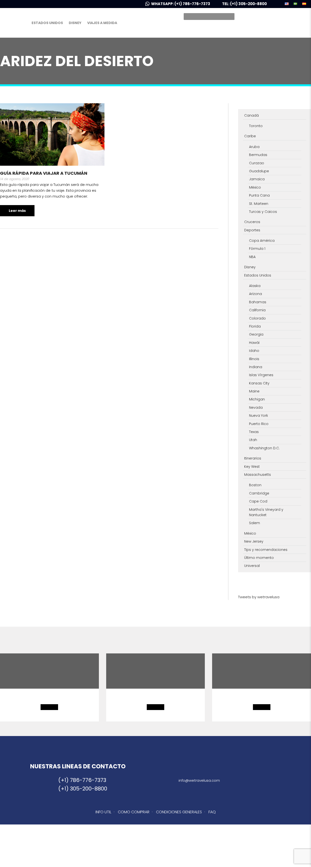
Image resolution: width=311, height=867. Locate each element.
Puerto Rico (258, 423)
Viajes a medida (102, 22)
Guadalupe (259, 171)
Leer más (17, 210)
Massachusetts (257, 474)
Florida (255, 326)
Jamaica (257, 179)
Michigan (257, 399)
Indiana (255, 366)
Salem (254, 522)
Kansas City (259, 383)
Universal (252, 565)
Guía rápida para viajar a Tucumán (43, 173)
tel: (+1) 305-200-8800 (244, 3)
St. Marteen (258, 203)
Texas (254, 431)
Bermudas (258, 154)
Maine (254, 391)
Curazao (256, 163)
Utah (253, 439)
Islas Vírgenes (261, 375)
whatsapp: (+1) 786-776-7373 (181, 3)
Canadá (251, 115)
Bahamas (257, 302)
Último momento (259, 557)
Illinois (254, 358)
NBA (252, 256)
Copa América (262, 240)
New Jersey (253, 541)
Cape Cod (258, 501)
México (255, 187)
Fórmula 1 (257, 248)
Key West (252, 466)
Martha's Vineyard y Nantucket (266, 512)
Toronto (256, 125)
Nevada (256, 407)
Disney (75, 22)
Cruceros (252, 221)
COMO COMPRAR (133, 812)
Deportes (252, 230)
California (257, 310)
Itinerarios (252, 458)
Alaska (254, 285)
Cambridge (259, 493)
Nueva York (258, 415)
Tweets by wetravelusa (258, 596)
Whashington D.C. (264, 448)
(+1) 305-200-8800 (82, 788)
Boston (255, 485)
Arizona (255, 293)
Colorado (257, 318)
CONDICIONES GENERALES (179, 812)
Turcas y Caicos (263, 211)
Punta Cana (259, 195)
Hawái (254, 342)
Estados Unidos (47, 22)
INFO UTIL (103, 812)
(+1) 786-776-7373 (82, 780)
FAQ (212, 812)
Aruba (254, 146)
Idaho (254, 350)
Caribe (250, 136)
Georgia (256, 334)
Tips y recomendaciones (265, 549)
